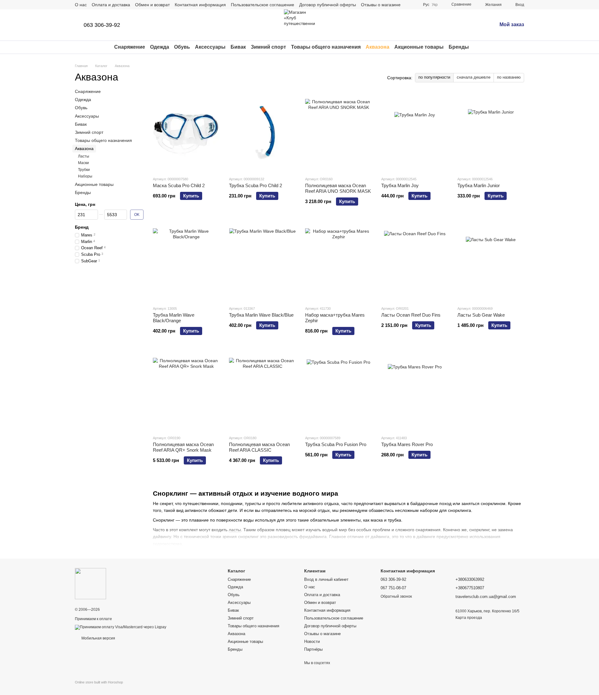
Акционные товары (419, 47)
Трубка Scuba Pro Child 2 (255, 185)
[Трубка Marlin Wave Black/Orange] (186, 262)
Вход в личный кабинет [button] (326, 579)
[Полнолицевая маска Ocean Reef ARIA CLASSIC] (262, 391)
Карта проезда (468, 617)
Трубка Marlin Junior (478, 185)
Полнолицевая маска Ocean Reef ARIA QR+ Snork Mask (183, 447)
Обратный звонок (396, 596)
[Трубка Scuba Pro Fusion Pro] (338, 391)
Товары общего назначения (326, 47)
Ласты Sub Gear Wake (481, 315)
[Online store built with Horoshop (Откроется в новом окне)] (99, 687)
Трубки (84, 169)
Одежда (159, 47)
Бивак (238, 47)
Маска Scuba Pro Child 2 (179, 185)
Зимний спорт (268, 47)
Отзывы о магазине (381, 4)
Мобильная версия (97, 638)
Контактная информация (200, 4)
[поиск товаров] (480, 47)
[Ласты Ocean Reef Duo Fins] (414, 262)
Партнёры (313, 649)
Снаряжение (129, 47)
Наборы (85, 176)
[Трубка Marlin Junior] (490, 132)
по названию (509, 77)
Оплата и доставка (111, 4)
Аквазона (377, 47)
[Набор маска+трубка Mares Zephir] (338, 262)
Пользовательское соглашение (262, 4)
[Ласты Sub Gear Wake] (490, 262)
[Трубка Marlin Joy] (414, 132)
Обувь (182, 47)
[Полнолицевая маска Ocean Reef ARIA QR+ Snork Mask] (186, 391)
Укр (435, 5)
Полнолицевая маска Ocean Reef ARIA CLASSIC (259, 447)
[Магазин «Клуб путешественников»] (90, 583)
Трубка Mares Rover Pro (407, 444)
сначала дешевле (473, 77)
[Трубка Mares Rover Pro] (414, 391)
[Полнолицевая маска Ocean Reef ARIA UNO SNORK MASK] (338, 132)
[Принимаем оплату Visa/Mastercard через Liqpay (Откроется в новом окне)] (120, 627)
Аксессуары (210, 47)
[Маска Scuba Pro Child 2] (186, 132)
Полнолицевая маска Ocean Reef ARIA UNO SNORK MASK (338, 188)
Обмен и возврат (152, 4)
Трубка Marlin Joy (400, 185)
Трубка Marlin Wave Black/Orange (173, 317)
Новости (312, 641)
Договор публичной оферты (327, 4)
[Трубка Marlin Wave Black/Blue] (262, 262)
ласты (235, 529)
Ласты (83, 156)
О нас (81, 4)
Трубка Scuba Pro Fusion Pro (335, 444)
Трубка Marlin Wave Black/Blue (261, 315)
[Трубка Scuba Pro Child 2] (262, 132)
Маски (83, 163)
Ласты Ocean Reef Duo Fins (411, 315)
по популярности (434, 77)
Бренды (459, 47)
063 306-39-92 (102, 25)
